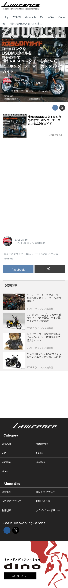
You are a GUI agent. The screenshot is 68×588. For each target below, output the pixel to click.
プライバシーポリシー (48, 510)
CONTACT (20, 576)
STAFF (18, 83)
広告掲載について (11, 501)
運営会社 (7, 492)
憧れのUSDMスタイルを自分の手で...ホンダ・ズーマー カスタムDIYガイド (32, 66)
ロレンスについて (45, 492)
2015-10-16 (20, 80)
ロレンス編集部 (34, 83)
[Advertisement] (29, 163)
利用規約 (7, 510)
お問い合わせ (43, 501)
